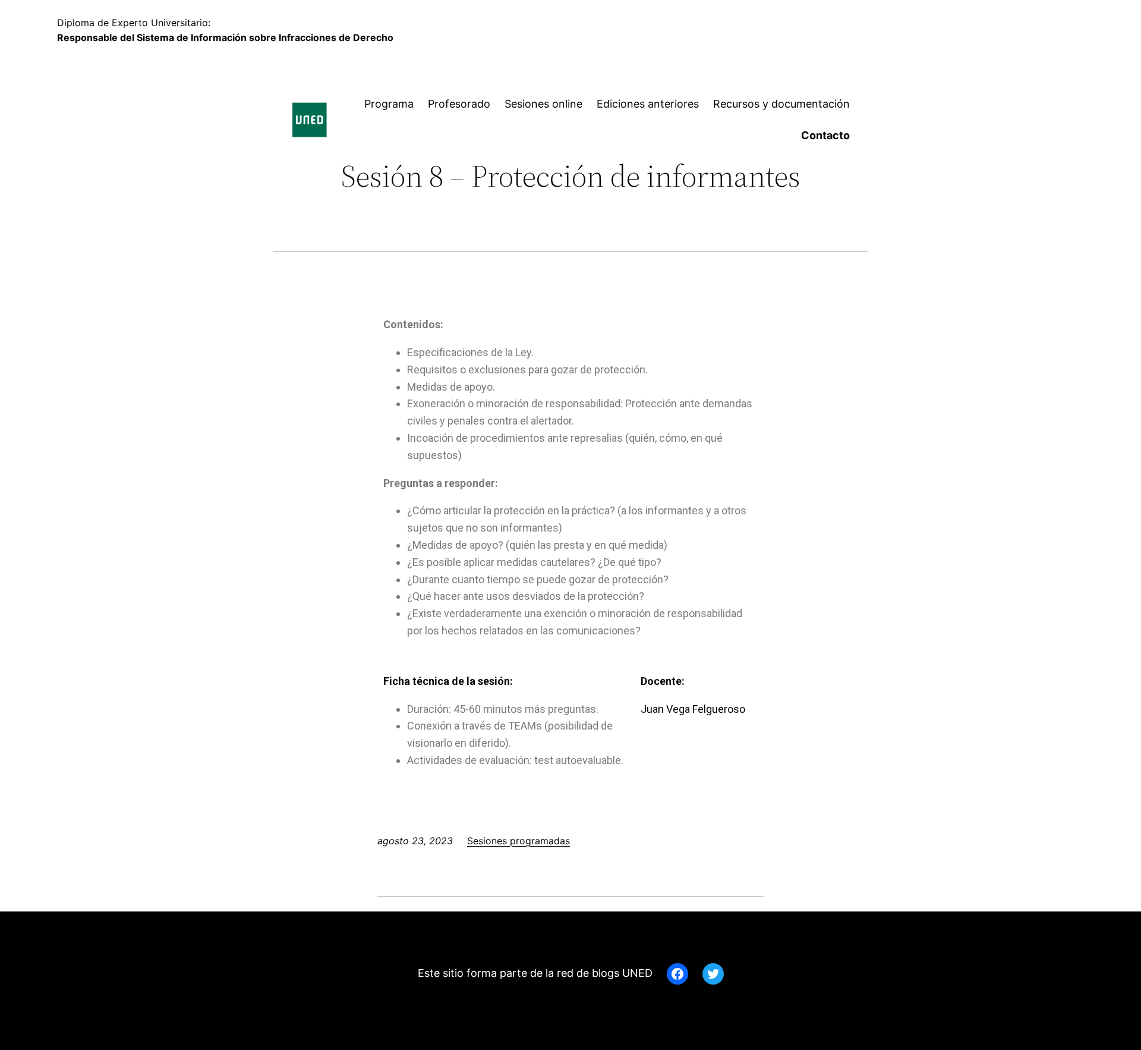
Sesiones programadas (518, 841)
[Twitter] (713, 974)
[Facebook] (677, 974)
